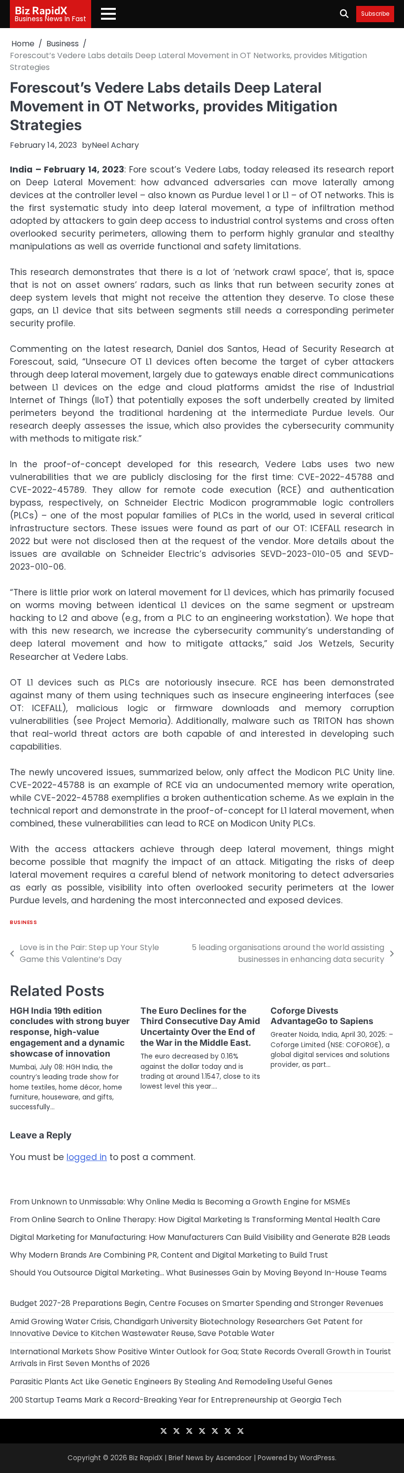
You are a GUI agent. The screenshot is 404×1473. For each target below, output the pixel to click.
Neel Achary (115, 145)
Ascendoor (234, 1458)
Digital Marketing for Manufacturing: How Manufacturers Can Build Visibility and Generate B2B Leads (200, 1237)
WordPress (317, 1458)
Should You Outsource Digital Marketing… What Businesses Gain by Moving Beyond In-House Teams (198, 1272)
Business (23, 922)
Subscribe (375, 14)
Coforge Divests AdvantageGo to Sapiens (321, 1016)
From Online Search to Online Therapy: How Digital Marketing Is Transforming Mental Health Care (195, 1219)
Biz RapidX (41, 9)
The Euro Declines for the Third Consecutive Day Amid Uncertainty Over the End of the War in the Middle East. (200, 1026)
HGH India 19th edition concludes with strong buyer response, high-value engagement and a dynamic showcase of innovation (70, 1032)
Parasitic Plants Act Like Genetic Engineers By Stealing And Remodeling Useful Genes (171, 1381)
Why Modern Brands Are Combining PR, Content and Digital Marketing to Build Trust (169, 1255)
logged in (87, 1157)
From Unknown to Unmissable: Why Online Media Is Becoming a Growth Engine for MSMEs (180, 1202)
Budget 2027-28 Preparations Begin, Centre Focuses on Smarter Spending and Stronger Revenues (196, 1303)
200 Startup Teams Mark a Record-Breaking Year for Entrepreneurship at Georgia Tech (175, 1400)
